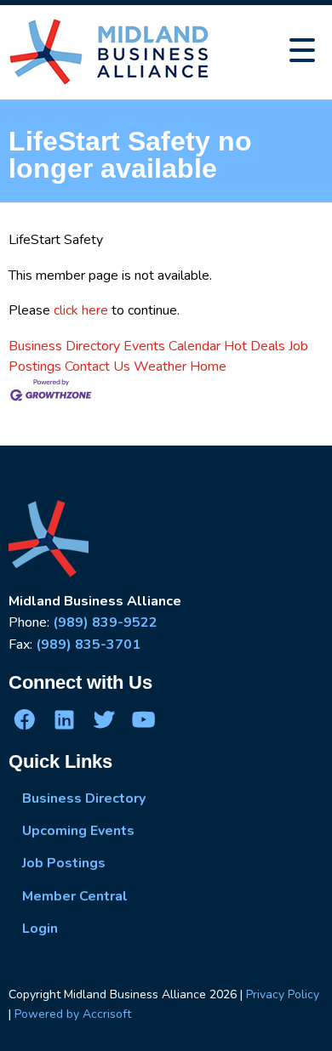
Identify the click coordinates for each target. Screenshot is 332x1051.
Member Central (75, 896)
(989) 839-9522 (105, 622)
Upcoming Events (78, 830)
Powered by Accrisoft (72, 1014)
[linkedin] (64, 718)
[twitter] (104, 718)
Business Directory (64, 346)
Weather (160, 366)
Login (40, 928)
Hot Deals (254, 346)
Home (208, 366)
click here (81, 310)
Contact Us (97, 366)
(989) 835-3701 (88, 644)
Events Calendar (171, 346)
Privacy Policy (282, 994)
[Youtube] (143, 718)
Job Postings (64, 863)
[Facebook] (25, 718)
